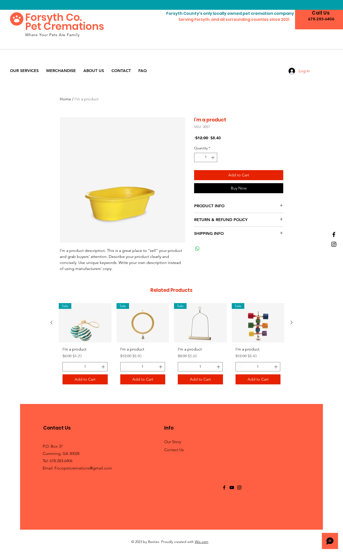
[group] (171, 346)
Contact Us (174, 449)
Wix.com (201, 541)
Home (65, 99)
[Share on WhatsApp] (197, 249)
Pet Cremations (64, 26)
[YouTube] (232, 487)
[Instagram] (333, 244)
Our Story (172, 441)
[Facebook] (333, 234)
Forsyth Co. (53, 17)
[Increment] (213, 157)
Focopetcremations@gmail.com (83, 468)
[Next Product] (292, 322)
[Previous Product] (51, 322)
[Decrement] (198, 157)
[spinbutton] (205, 157)
